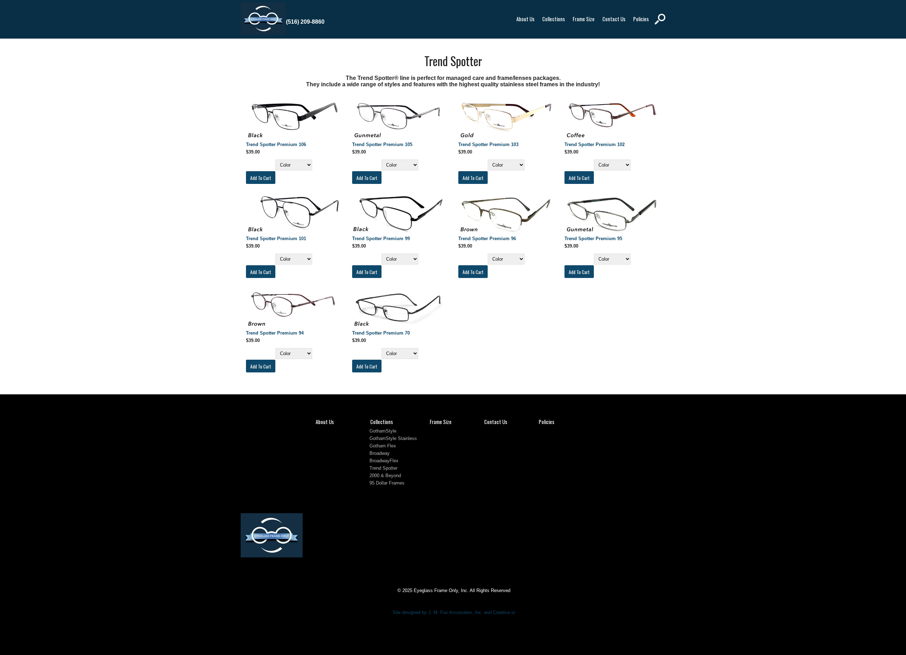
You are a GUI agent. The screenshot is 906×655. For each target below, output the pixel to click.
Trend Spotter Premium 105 (382, 144)
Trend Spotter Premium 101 (276, 238)
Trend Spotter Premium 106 (276, 144)
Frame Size (584, 19)
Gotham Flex (382, 445)
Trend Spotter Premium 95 (593, 238)
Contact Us (613, 19)
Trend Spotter (383, 468)
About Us (525, 19)
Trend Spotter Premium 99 (381, 238)
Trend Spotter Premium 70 (381, 333)
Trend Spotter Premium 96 (487, 238)
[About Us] (263, 33)
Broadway (379, 453)
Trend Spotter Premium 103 (488, 144)
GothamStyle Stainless (393, 438)
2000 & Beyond (385, 475)
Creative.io (504, 612)
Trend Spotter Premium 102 (594, 144)
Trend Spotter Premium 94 (275, 333)
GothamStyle (382, 431)
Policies (641, 19)
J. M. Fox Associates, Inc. (455, 612)
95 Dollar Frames (387, 483)
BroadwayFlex (383, 460)
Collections (553, 19)
